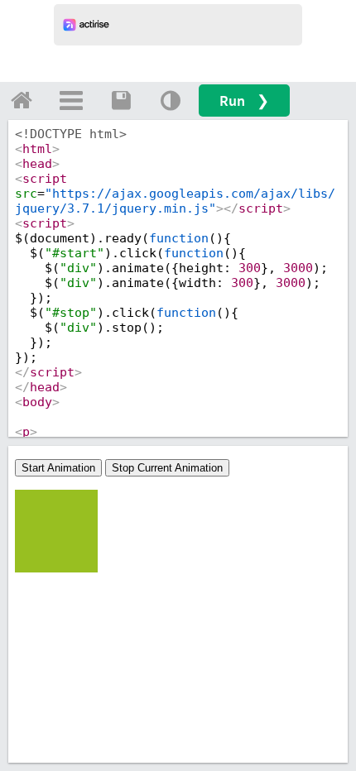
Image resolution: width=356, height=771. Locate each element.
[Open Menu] (71, 100)
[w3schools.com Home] (21, 100)
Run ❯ (244, 100)
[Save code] (120, 100)
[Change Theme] (170, 100)
